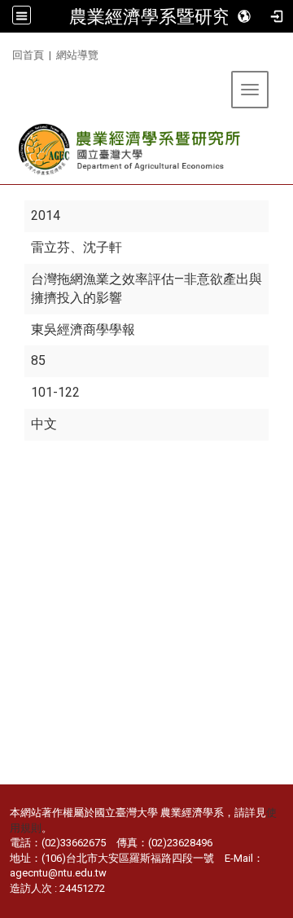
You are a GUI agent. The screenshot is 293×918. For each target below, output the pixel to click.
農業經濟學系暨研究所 (158, 16)
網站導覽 (77, 55)
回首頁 (28, 55)
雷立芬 (50, 247)
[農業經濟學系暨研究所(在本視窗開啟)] (130, 149)
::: (6, 52)
